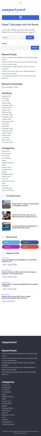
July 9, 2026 (11, 301)
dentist (4, 160)
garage (4, 172)
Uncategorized (7, 188)
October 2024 (6, 119)
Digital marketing (7, 163)
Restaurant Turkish (8, 181)
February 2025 (7, 112)
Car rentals (5, 156)
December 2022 (7, 142)
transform (5, 186)
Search (4, 43)
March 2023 (6, 140)
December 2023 (7, 128)
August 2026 (6, 96)
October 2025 (6, 108)
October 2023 (6, 133)
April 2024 (5, 126)
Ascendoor (34, 431)
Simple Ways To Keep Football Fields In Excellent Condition (25, 205)
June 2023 (5, 138)
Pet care (5, 179)
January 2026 (6, 103)
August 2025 (6, 110)
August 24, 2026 (12, 264)
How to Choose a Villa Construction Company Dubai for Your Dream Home (19, 272)
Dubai (4, 165)
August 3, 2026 (12, 289)
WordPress (24, 433)
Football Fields (7, 169)
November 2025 (7, 105)
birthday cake (6, 153)
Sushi (4, 183)
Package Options (7, 174)
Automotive (6, 151)
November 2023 (7, 131)
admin (4, 264)
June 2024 (5, 124)
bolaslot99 (6, 307)
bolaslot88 (14, 325)
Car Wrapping (6, 158)
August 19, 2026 (12, 277)
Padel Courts (6, 176)
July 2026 (5, 98)
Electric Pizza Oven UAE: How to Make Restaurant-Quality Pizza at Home (24, 216)
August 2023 (6, 135)
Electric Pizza (6, 167)
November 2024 (7, 117)
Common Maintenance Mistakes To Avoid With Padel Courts (25, 227)
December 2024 (7, 114)
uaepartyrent (14, 10)
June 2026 (5, 101)
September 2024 (7, 121)
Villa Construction (8, 190)
